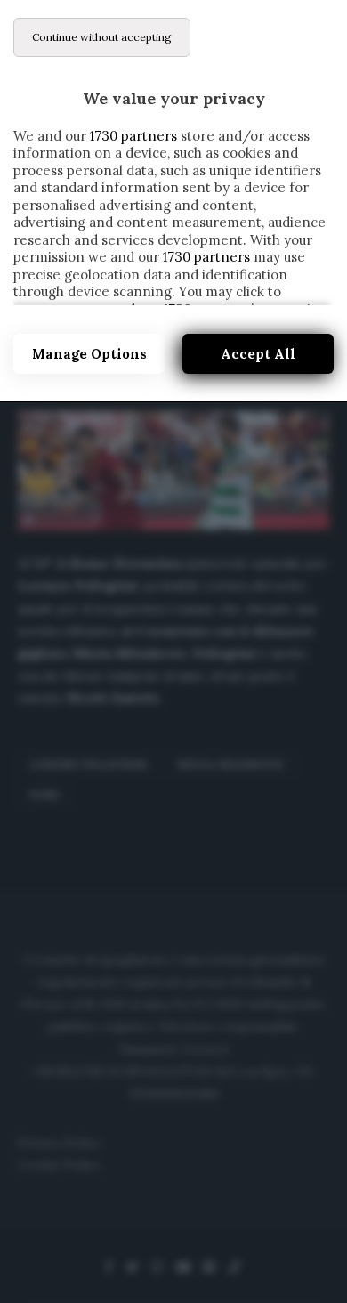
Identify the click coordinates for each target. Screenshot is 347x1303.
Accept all (258, 353)
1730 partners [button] (133, 135)
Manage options (89, 353)
